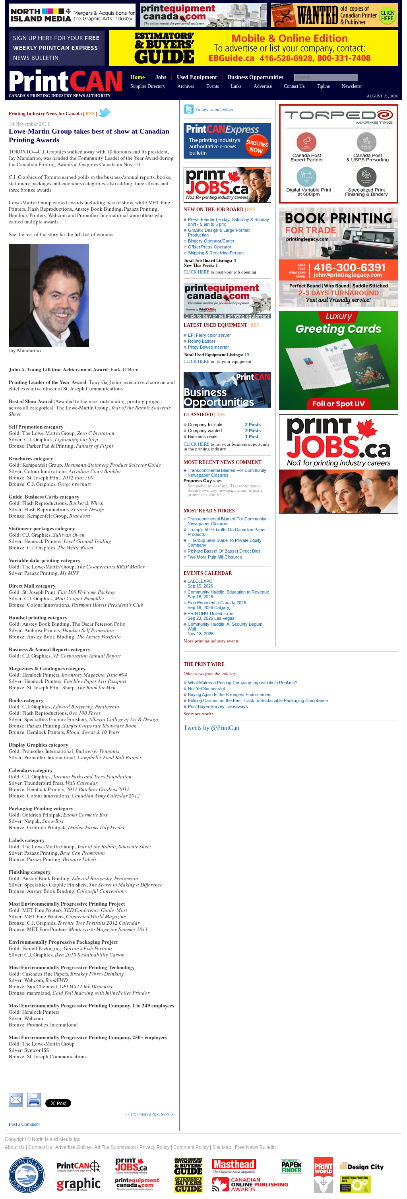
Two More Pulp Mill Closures (215, 557)
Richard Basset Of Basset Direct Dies (224, 551)
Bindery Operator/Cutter (211, 241)
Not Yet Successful (206, 688)
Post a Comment (24, 1124)
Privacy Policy (155, 1147)
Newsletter (352, 86)
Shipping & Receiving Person (216, 252)
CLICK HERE (196, 272)
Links (236, 86)
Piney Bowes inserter (208, 347)
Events (212, 86)
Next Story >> (164, 1114)
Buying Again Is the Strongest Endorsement (229, 694)
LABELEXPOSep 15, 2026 (200, 583)
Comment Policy (191, 1147)
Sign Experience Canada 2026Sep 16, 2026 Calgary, (217, 605)
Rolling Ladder (201, 341)
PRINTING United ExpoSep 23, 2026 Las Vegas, (212, 616)
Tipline (323, 86)
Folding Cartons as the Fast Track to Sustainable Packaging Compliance (258, 700)
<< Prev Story (136, 1114)
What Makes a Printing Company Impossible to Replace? (242, 682)
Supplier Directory (147, 86)
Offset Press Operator (209, 246)
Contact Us (294, 86)
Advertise (263, 86)
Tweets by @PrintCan (211, 727)
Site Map (221, 1147)
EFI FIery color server (209, 335)
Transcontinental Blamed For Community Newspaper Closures (227, 472)
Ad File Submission (115, 1147)
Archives (185, 86)
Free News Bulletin (255, 1147)
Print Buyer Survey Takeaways (218, 706)
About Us (15, 1147)
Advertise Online (73, 1147)
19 (246, 354)
